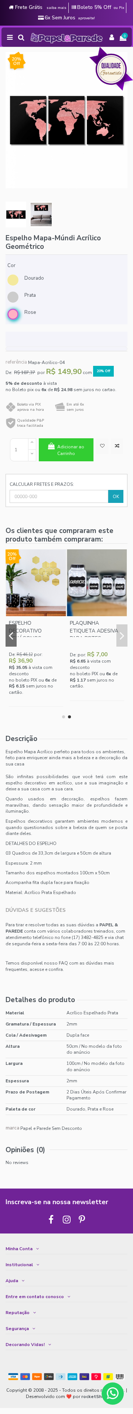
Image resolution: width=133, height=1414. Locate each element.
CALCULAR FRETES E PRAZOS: (42, 484)
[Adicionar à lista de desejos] (102, 446)
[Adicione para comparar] (117, 446)
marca (12, 1128)
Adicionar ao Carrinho (70, 450)
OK (116, 497)
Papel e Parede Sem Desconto (51, 1128)
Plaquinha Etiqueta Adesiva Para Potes (94, 631)
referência (16, 362)
